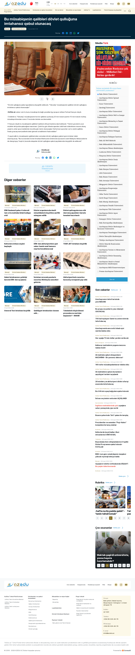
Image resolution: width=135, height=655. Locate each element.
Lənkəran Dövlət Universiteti (110, 152)
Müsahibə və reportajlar (73, 10)
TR (64, 4)
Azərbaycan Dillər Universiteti (110, 111)
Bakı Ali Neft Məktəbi (107, 141)
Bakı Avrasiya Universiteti (109, 181)
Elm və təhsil (59, 10)
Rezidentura (32, 626)
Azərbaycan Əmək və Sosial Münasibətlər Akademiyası (108, 263)
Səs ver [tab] (112, 279)
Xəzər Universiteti (106, 104)
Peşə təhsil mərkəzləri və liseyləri (83, 604)
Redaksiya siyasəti (96, 4)
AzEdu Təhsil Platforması (22, 10)
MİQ (30, 612)
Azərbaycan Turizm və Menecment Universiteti (111, 251)
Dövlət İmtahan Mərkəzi (60, 614)
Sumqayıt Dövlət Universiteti (110, 219)
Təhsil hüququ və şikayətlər (113, 10)
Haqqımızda (84, 4)
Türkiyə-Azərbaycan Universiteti (111, 240)
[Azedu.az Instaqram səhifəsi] (124, 4)
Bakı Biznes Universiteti (108, 177)
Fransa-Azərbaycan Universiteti (111, 271)
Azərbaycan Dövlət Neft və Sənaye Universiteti (110, 116)
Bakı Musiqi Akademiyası (108, 202)
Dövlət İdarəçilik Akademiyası (110, 236)
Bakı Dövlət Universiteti (108, 94)
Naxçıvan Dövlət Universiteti (110, 156)
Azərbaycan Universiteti (108, 165)
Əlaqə (112, 4)
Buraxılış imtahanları (35, 601)
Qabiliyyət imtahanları (35, 620)
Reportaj (55, 599)
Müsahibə (56, 602)
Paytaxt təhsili (57, 620)
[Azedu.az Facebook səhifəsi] (118, 4)
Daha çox (114, 290)
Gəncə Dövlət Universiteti (108, 127)
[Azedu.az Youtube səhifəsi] (129, 4)
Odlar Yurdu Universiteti (108, 194)
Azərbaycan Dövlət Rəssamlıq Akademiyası (109, 257)
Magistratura (33, 609)
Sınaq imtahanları (34, 606)
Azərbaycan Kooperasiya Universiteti (107, 189)
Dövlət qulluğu (33, 629)
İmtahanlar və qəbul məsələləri (42, 10)
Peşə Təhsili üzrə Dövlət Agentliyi (83, 614)
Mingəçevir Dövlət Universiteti (110, 184)
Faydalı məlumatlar (82, 611)
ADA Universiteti (105, 173)
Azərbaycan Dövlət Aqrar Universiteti (107, 214)
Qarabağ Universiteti (107, 108)
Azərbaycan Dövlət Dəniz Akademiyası (107, 161)
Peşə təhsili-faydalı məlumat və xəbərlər (85, 600)
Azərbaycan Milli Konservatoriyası (112, 268)
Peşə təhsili (8, 11)
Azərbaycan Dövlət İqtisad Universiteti (108, 99)
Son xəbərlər (73, 4)
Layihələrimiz (97, 10)
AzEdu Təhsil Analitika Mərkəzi (14, 599)
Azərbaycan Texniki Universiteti (111, 206)
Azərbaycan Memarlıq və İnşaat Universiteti (110, 122)
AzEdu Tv (87, 10)
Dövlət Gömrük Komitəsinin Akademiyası (108, 245)
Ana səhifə (7, 10)
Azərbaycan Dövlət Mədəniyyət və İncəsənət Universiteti (110, 228)
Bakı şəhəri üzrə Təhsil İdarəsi (62, 623)
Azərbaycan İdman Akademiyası (111, 148)
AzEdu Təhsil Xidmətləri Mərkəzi (12, 602)
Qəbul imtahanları (34, 604)
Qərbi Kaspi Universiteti (108, 198)
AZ (55, 4)
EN (58, 4)
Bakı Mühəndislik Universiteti (110, 144)
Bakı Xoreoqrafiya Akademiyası (111, 223)
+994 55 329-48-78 (110, 619)
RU (61, 4)
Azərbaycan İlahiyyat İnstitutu (110, 137)
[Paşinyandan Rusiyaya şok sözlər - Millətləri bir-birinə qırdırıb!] (113, 56)
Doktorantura (33, 618)
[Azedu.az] (15, 3)
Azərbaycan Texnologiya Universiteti (112, 233)
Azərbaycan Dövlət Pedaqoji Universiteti (108, 132)
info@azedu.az (108, 633)
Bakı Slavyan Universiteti (108, 169)
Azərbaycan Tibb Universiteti (110, 209)
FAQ (106, 4)
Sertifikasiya (32, 615)
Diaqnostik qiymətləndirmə (37, 623)
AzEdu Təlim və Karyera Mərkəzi (12, 607)
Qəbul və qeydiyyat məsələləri (85, 608)
